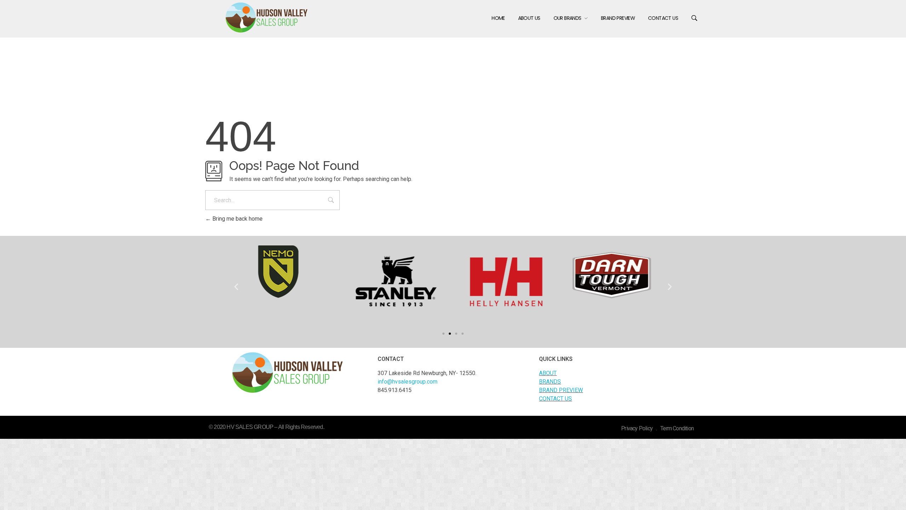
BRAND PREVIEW (561, 390)
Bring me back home (237, 218)
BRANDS (550, 381)
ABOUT (548, 373)
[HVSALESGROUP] (267, 17)
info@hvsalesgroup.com (407, 381)
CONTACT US (555, 398)
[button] (443, 334)
